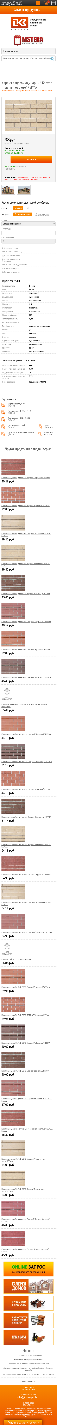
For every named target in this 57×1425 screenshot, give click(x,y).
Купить (31, 159)
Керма (32, 286)
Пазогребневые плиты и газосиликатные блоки (28, 1364)
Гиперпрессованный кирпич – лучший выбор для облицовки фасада (28, 1369)
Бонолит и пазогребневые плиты (28, 1360)
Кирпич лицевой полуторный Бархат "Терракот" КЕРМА (26, 874)
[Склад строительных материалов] (28, 1337)
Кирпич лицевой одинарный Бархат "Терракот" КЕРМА (25, 478)
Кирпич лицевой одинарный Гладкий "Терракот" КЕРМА (26, 621)
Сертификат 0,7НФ (16, 405)
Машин (18, 208)
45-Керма (48, 433)
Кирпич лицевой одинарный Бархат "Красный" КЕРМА (25, 506)
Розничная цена (23, 214)
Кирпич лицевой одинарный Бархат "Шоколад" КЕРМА (25, 594)
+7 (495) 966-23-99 (11, 4)
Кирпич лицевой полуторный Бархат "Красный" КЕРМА (26, 789)
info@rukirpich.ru (28, 1397)
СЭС (49, 426)
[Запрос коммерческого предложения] (28, 1269)
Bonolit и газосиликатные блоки (28, 1355)
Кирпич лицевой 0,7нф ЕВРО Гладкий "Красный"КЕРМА (25, 987)
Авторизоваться (28, 1389)
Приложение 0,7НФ (16, 426)
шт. (28, 208)
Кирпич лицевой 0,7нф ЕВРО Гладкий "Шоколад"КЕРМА (25, 1043)
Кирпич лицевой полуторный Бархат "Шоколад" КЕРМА (26, 817)
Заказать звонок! (38, 3)
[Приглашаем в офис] (28, 1303)
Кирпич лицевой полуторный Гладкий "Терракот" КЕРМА (26, 932)
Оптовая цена (42, 214)
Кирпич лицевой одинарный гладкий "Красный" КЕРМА (25, 649)
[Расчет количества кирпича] (28, 1320)
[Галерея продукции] (28, 1286)
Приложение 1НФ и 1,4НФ (19, 412)
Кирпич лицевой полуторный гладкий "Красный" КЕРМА (26, 734)
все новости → (28, 1381)
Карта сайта (29, 1387)
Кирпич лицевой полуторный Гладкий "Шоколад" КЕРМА (26, 762)
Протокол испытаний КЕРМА (21, 433)
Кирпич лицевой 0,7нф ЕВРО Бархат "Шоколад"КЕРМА (25, 1071)
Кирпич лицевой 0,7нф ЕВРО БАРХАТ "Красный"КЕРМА (25, 1015)
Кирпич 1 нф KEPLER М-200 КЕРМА (16, 959)
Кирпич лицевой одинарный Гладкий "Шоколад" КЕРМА (26, 677)
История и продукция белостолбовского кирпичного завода (28, 1374)
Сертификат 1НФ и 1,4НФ (19, 419)
